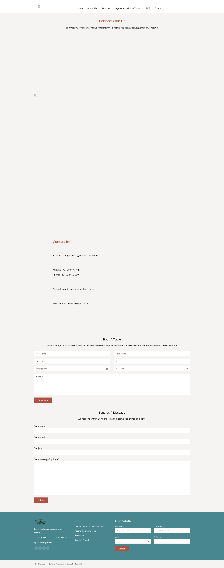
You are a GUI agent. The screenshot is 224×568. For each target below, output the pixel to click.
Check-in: (119, 526)
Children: (157, 537)
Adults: (118, 537)
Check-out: (159, 526)
